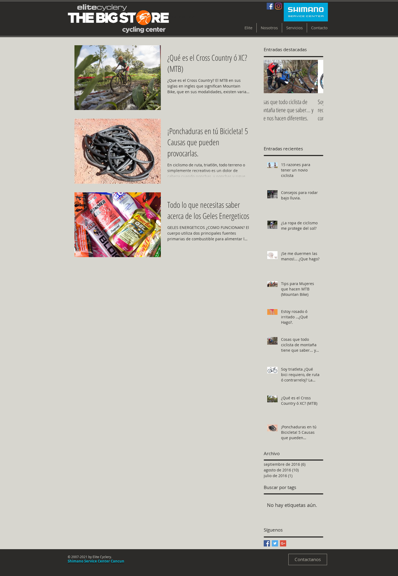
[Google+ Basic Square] (283, 543)
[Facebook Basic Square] (267, 543)
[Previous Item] (272, 76)
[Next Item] (314, 76)
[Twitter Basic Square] (275, 543)
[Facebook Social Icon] (270, 6)
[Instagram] (278, 6)
